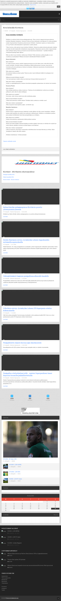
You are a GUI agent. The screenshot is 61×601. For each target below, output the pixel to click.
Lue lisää (5, 216)
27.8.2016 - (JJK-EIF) (14, 472)
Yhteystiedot (5, 583)
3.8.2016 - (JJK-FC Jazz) (15, 479)
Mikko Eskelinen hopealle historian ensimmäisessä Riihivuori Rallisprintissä (30, 565)
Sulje (58, 6)
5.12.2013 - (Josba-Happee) (15, 543)
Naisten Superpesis (21, 31)
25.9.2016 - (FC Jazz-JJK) (10, 459)
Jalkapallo (7, 461)
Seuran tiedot (6, 179)
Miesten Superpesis (15, 278)
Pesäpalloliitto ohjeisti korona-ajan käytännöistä (22, 343)
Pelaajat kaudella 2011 (9, 174)
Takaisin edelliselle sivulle (9, 141)
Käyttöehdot (5, 576)
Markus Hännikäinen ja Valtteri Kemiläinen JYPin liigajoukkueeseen (27, 553)
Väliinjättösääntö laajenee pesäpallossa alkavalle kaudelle (26, 276)
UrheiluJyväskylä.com (12, 598)
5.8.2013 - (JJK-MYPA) (13, 531)
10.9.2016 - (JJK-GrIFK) (15, 464)
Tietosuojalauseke (6, 578)
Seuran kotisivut (15, 179)
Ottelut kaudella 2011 (8, 177)
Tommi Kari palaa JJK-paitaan (16, 559)
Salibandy (11, 545)
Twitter (3, 590)
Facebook (4, 586)
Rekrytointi (4, 581)
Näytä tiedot (33, 4)
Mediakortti (4, 579)
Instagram (4, 588)
